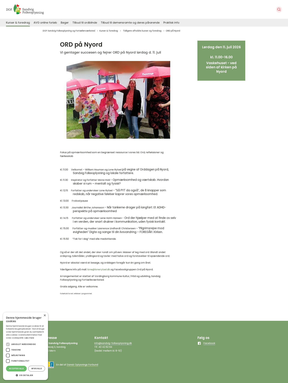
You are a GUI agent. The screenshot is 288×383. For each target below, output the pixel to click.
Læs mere (29, 338)
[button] (25, 375)
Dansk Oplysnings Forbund (82, 364)
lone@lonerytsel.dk (98, 269)
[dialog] (25, 346)
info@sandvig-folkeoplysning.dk (113, 343)
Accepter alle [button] (16, 368)
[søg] (279, 9)
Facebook (209, 343)
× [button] (45, 315)
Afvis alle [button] (36, 368)
